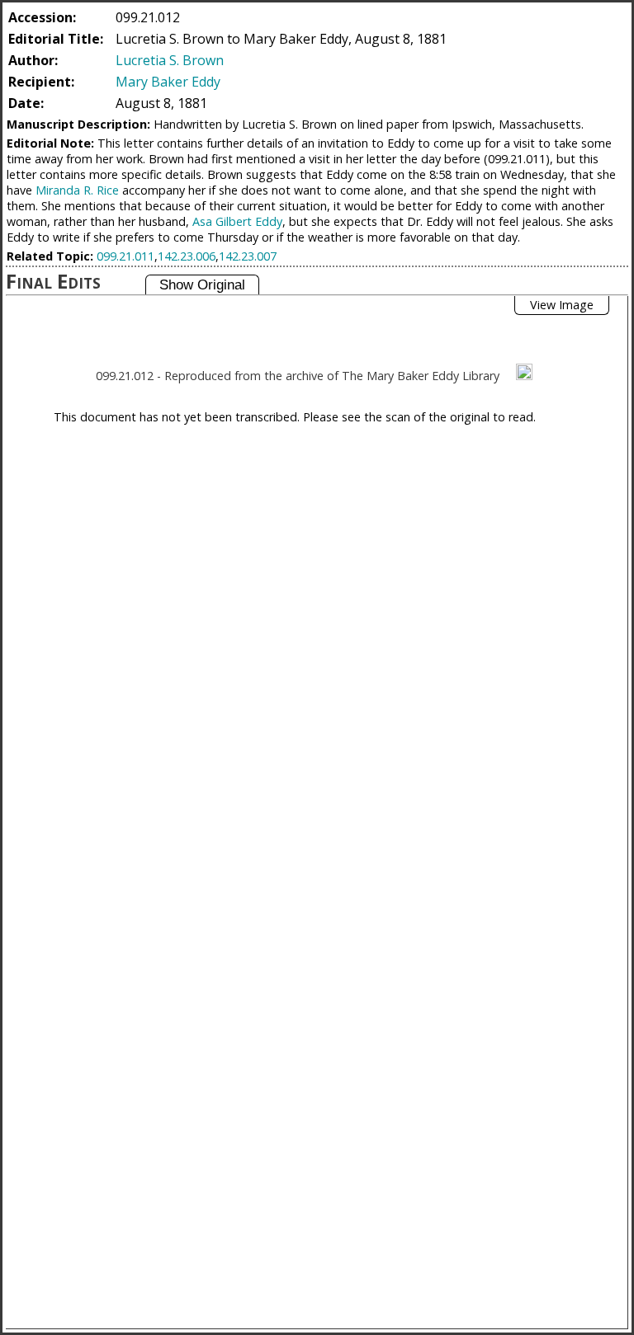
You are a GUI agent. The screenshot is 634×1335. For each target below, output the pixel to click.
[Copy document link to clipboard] (524, 372)
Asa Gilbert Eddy (237, 221)
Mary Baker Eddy (168, 82)
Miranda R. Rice (77, 190)
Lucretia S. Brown (170, 60)
